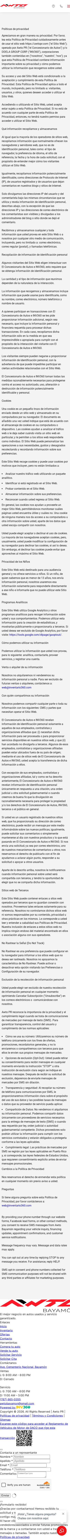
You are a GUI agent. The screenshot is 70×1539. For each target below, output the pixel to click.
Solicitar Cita (8, 1358)
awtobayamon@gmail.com (17, 1403)
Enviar (5, 1495)
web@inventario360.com (16, 687)
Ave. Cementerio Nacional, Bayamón (23, 1367)
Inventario (6, 1330)
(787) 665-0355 (10, 1399)
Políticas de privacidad (14, 1415)
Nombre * (6, 1456)
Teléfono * (6, 1469)
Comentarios (8, 1473)
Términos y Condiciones (47, 1415)
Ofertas (5, 1334)
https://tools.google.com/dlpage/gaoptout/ (35, 634)
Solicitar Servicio (11, 1354)
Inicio (3, 1326)
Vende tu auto (9, 1350)
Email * (4, 1465)
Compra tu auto (10, 1346)
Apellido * (6, 1461)
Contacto (6, 1338)
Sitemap (5, 1419)
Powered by (8, 1407)
